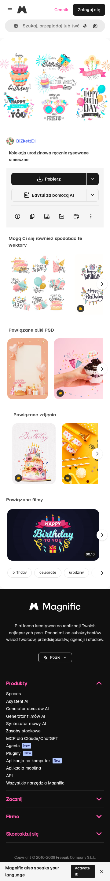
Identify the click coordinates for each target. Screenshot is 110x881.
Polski (55, 657)
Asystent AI (17, 701)
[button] (55, 657)
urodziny (76, 572)
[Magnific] (55, 608)
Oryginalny (42, 52)
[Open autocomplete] (13, 26)
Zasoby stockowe (23, 731)
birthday (20, 572)
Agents (18, 746)
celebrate (47, 572)
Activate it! (82, 871)
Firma (12, 816)
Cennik (61, 9)
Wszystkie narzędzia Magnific (35, 783)
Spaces (13, 693)
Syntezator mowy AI (26, 723)
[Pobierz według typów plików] (92, 179)
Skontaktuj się (22, 833)
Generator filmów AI (25, 716)
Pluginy (18, 753)
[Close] (102, 871)
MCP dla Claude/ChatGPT (32, 738)
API (9, 775)
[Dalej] (102, 284)
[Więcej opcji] (91, 216)
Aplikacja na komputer (33, 760)
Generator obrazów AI (27, 708)
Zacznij (14, 799)
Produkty (16, 683)
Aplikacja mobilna (23, 768)
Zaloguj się (89, 9)
